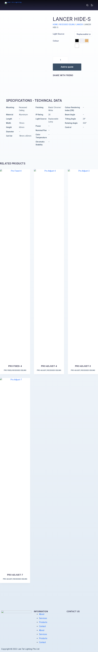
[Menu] (92, 5)
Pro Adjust (41, 370)
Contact (42, 626)
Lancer (79, 24)
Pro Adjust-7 (15, 575)
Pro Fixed (7, 370)
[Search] (87, 5)
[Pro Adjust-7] (15, 474)
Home (55, 24)
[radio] (77, 41)
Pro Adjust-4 (49, 366)
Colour (56, 41)
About (41, 614)
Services (43, 618)
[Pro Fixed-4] (15, 265)
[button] (53, 80)
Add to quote (67, 67)
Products (43, 622)
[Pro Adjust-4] (49, 265)
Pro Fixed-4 (15, 366)
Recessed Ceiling (67, 24)
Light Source (58, 34)
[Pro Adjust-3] (83, 265)
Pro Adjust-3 (83, 366)
